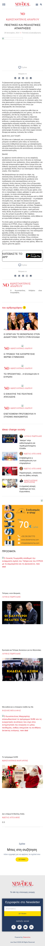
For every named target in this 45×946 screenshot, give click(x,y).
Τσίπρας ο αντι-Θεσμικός (11, 593)
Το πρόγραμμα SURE (10, 757)
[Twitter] (19, 927)
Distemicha (26, 937)
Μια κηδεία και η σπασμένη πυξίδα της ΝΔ (17, 707)
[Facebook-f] (13, 927)
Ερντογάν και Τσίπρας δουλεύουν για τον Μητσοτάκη (21, 650)
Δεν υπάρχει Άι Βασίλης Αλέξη (13, 814)
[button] (37, 5)
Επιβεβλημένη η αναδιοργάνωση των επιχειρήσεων (27, 460)
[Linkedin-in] (31, 927)
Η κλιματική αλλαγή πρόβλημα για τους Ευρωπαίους (27, 489)
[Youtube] (25, 927)
